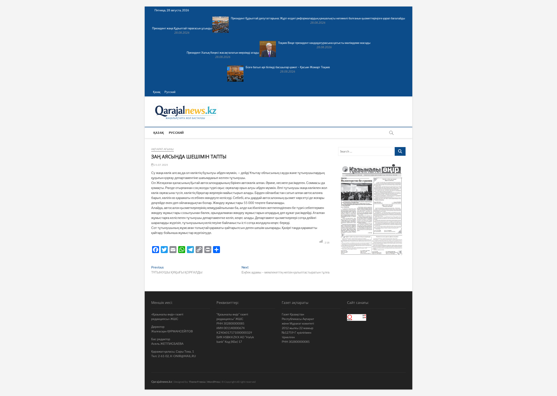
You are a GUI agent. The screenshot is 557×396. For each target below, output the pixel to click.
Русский (169, 92)
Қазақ (156, 92)
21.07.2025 (161, 164)
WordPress (213, 381)
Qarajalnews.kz (161, 381)
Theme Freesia (197, 381)
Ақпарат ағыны (162, 149)
